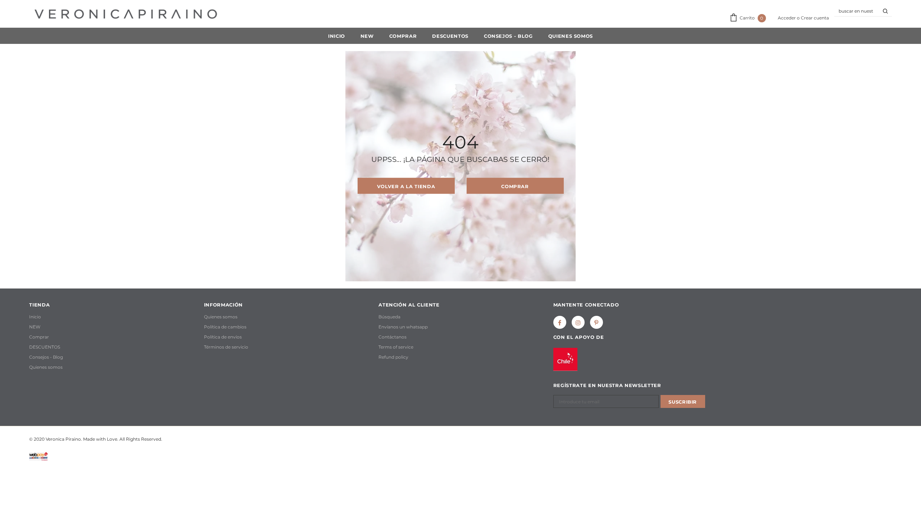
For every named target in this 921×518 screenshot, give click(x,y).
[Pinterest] (596, 322)
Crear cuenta (815, 18)
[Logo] (125, 14)
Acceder (787, 18)
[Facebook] (559, 322)
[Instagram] (578, 322)
